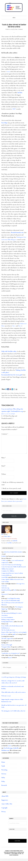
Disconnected (4, 594)
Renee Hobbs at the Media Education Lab (12, 626)
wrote (8, 71)
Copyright (4, 808)
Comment (4, 434)
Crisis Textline (5, 581)
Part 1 (14, 326)
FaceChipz (4, 123)
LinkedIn (14, 540)
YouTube (20, 397)
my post (10, 657)
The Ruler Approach (6, 638)
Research (4, 785)
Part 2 (20, 326)
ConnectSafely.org (6, 575)
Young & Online (6, 647)
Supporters (4, 800)
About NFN (4, 796)
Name (3, 458)
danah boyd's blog (6, 590)
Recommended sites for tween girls (11, 375)
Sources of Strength (6, 645)
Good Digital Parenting (13, 598)
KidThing (15, 395)
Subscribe (14, 516)
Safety (3, 777)
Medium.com (5, 750)
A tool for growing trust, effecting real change (13, 677)
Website (3, 474)
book (14, 590)
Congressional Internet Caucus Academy (12, 573)
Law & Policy (10, 393)
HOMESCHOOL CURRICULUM (17, 852)
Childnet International (7, 569)
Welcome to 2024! (6, 696)
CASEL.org (4, 560)
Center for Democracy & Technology (11, 564)
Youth (3, 766)
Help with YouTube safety (8, 351)
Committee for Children (7, 571)
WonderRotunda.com (17, 232)
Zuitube (25, 397)
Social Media (22, 393)
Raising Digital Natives (7, 621)
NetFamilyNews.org (14, 8)
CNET (14, 109)
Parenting (16, 393)
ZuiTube (19, 92)
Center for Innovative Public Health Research (13, 567)
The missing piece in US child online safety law (13, 711)
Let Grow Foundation (7, 617)
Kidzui (19, 395)
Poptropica (7, 397)
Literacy (3, 774)
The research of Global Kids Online (10, 600)
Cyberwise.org (5, 588)
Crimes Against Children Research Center (12, 579)
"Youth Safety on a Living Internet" (10, 653)
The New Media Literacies (8, 630)
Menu (14, 17)
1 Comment (20, 29)
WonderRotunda (14, 397)
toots (9, 746)
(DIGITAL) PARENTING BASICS (13, 552)
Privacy (3, 811)
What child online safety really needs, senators (13, 692)
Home (3, 762)
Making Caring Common (8, 619)
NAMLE (3, 556)
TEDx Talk (7, 536)
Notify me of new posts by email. (12, 488)
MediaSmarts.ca (5, 628)
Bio (2, 534)
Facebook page (8, 748)
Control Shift (4, 577)
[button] (25, 14)
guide (14, 634)
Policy (3, 781)
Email (3, 466)
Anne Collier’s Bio (6, 804)
